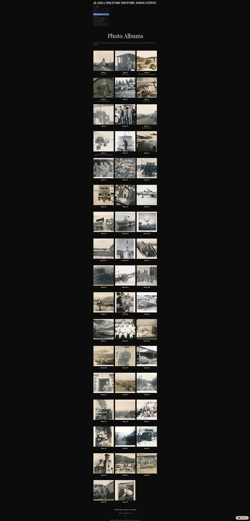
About (95, 12)
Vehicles (96, 16)
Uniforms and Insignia (99, 18)
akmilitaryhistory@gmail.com (125, 513)
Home (95, 10)
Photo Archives (97, 14)
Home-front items (98, 22)
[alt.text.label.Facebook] (125, 516)
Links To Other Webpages (100, 24)
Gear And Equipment (99, 20)
